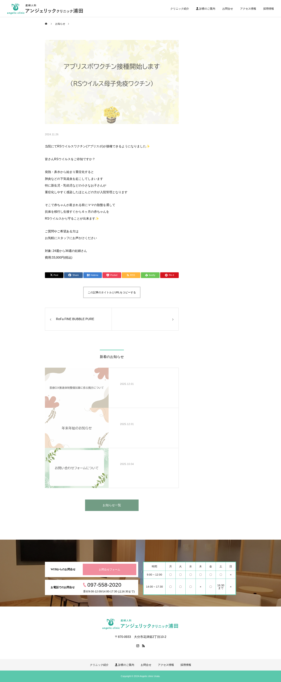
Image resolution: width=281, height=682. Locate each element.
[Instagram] (138, 646)
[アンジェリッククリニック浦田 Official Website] (45, 8)
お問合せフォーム (109, 569)
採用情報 (268, 8)
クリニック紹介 (179, 8)
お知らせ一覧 (112, 505)
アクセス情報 (248, 8)
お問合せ (227, 8)
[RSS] (143, 646)
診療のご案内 (206, 8)
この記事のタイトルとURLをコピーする (112, 292)
